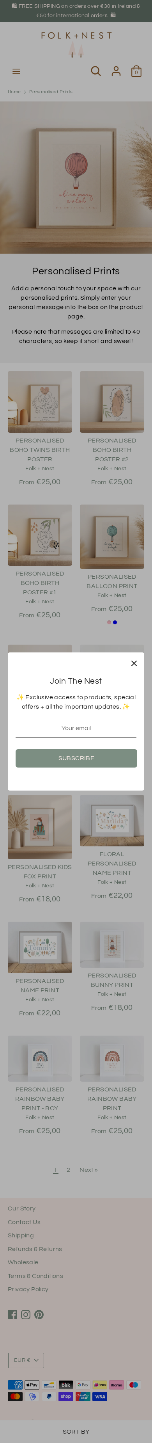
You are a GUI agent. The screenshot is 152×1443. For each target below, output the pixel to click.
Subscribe (76, 758)
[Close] (134, 662)
